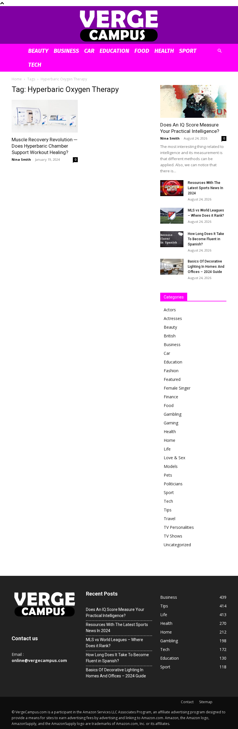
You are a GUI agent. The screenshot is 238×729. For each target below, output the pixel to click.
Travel (169, 518)
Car (89, 50)
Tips (168, 510)
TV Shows (173, 536)
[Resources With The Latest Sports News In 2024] (171, 188)
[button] (219, 51)
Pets (168, 475)
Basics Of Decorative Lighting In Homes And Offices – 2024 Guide (206, 266)
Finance (171, 396)
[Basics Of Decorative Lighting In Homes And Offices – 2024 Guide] (171, 267)
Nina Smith (21, 159)
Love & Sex (174, 457)
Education (114, 50)
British (170, 336)
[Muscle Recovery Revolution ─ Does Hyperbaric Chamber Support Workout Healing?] (45, 116)
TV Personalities (179, 527)
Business (66, 50)
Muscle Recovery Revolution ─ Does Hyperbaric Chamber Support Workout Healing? (44, 146)
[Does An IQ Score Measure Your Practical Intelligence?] (193, 101)
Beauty (38, 50)
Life (167, 449)
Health (164, 50)
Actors (170, 309)
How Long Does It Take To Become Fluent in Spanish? (206, 239)
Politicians (173, 483)
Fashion (171, 370)
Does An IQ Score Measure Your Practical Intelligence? (115, 612)
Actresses (173, 318)
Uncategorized (177, 544)
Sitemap (205, 701)
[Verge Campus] (119, 25)
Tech (34, 64)
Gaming (171, 423)
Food (141, 50)
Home (17, 79)
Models (171, 466)
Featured (172, 379)
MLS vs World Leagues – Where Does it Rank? (114, 642)
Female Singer (177, 388)
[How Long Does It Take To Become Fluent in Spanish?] (171, 239)
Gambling (172, 414)
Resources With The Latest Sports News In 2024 (205, 188)
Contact (187, 701)
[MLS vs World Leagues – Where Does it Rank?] (171, 216)
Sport (187, 50)
